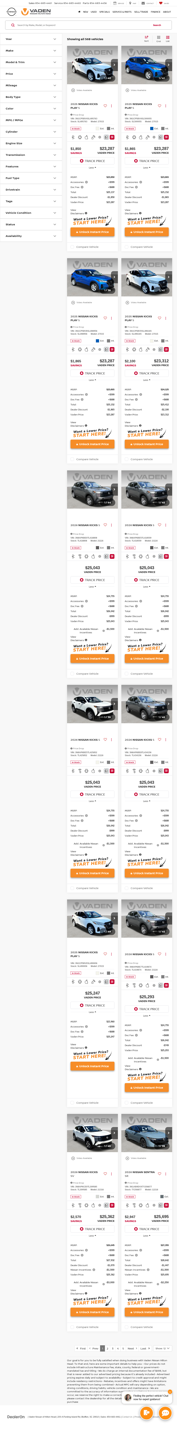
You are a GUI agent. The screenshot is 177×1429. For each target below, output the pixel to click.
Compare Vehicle (87, 247)
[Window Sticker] (112, 137)
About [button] (167, 11)
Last (144, 1348)
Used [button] (94, 11)
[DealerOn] (16, 1416)
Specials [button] (104, 11)
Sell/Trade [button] (141, 11)
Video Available (81, 90)
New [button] (85, 11)
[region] (92, 193)
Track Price (95, 161)
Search (157, 25)
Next (132, 1348)
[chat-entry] (146, 1413)
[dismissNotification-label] (170, 1392)
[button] (114, 65)
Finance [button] (155, 11)
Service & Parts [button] (122, 11)
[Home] (79, 11)
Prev (94, 1348)
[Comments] (106, 137)
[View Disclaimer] (100, 137)
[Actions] (111, 106)
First (82, 1348)
